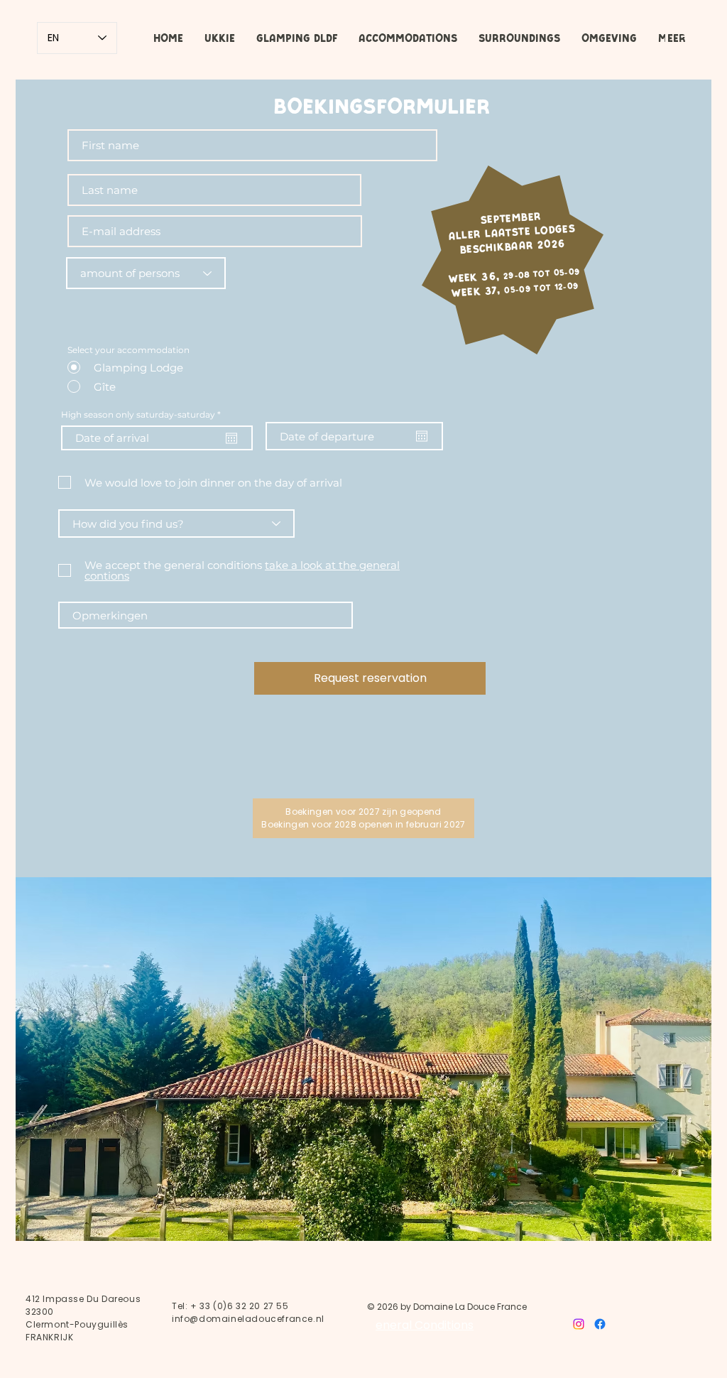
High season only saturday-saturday (143, 415)
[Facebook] (600, 1324)
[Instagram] (579, 1324)
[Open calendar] (231, 438)
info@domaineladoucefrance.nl (248, 1319)
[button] (297, 38)
